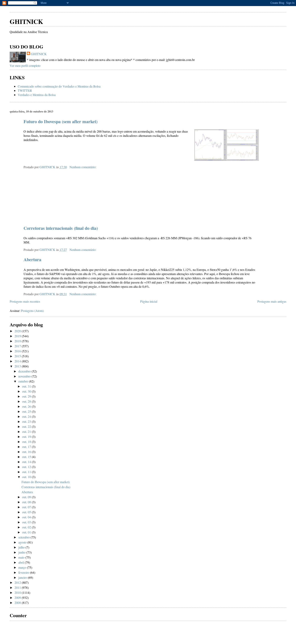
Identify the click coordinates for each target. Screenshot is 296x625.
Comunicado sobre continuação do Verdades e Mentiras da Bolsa (59, 86)
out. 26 (27, 406)
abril (21, 562)
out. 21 (27, 431)
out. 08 (27, 502)
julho (22, 547)
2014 (18, 361)
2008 (18, 602)
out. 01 (27, 532)
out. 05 (27, 512)
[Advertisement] (57, 7)
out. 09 (27, 497)
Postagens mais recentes (25, 301)
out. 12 (27, 467)
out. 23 (27, 421)
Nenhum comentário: (83, 167)
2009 (18, 597)
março (22, 567)
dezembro (25, 371)
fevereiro (24, 572)
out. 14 (27, 462)
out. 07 (27, 507)
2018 (18, 341)
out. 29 (27, 396)
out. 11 (27, 472)
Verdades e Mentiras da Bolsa (37, 95)
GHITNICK (26, 21)
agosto (22, 542)
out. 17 (27, 447)
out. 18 (27, 441)
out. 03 (27, 522)
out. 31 (27, 386)
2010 (18, 592)
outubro (23, 381)
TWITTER (25, 90)
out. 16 (27, 452)
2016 (18, 351)
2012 (18, 582)
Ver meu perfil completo (25, 65)
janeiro (23, 577)
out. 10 (27, 477)
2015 (18, 356)
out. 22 (27, 426)
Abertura (32, 259)
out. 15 (27, 457)
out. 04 (27, 517)
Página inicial (148, 301)
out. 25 (27, 411)
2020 (18, 331)
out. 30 (27, 391)
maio (21, 557)
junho (22, 552)
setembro (24, 537)
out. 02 (27, 527)
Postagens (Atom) (32, 310)
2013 (18, 366)
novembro (25, 376)
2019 (18, 336)
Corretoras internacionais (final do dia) (61, 228)
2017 (18, 346)
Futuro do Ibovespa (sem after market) (60, 121)
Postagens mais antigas (271, 301)
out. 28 (27, 401)
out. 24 (27, 416)
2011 (18, 587)
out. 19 (27, 436)
